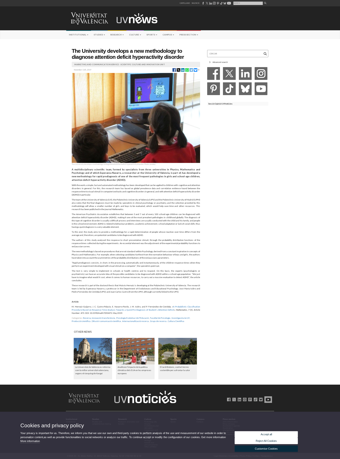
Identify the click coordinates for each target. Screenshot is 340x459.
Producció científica (81, 321)
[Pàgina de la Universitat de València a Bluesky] (224, 3)
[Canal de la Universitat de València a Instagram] (214, 3)
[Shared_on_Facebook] (174, 69)
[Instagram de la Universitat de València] (244, 399)
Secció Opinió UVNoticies (220, 103)
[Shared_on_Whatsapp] (187, 69)
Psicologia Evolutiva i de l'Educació (132, 318)
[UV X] (233, 399)
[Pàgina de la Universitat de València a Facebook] (203, 3)
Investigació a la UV (181, 318)
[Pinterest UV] (249, 399)
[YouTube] (261, 89)
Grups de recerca (158, 321)
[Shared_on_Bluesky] (195, 69)
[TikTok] (229, 89)
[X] (229, 74)
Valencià (195, 3)
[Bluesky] (245, 89)
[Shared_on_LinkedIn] (183, 69)
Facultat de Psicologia (160, 318)
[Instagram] (261, 74)
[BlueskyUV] (260, 399)
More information (30, 441)
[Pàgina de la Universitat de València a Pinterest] (217, 3)
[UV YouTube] (267, 399)
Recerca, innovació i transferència (99, 318)
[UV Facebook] (228, 399)
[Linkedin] (245, 74)
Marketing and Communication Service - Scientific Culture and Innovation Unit (119, 64)
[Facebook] (213, 74)
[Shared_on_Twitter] (178, 69)
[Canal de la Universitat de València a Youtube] (228, 3)
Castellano (185, 3)
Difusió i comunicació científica (106, 321)
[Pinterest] (213, 89)
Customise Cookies (266, 448)
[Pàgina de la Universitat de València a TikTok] (221, 3)
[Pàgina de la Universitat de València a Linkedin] (210, 3)
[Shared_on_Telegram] (191, 69)
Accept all (266, 434)
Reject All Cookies (266, 440)
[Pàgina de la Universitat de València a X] (206, 3)
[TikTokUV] (254, 399)
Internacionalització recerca (135, 321)
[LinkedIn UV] (238, 399)
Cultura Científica (176, 321)
